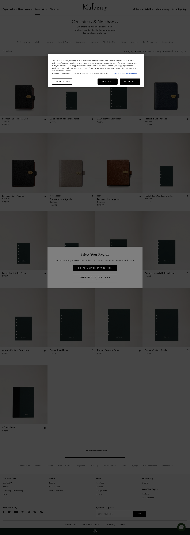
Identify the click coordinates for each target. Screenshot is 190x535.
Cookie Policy (117, 73)
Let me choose (62, 81)
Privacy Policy (131, 73)
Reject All (107, 81)
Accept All (130, 81)
